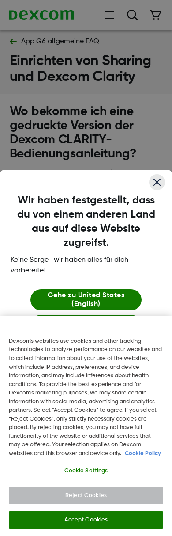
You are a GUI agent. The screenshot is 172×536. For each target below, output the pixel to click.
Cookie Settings (86, 471)
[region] (86, 426)
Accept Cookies (86, 520)
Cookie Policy (143, 453)
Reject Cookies (86, 495)
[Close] (157, 182)
